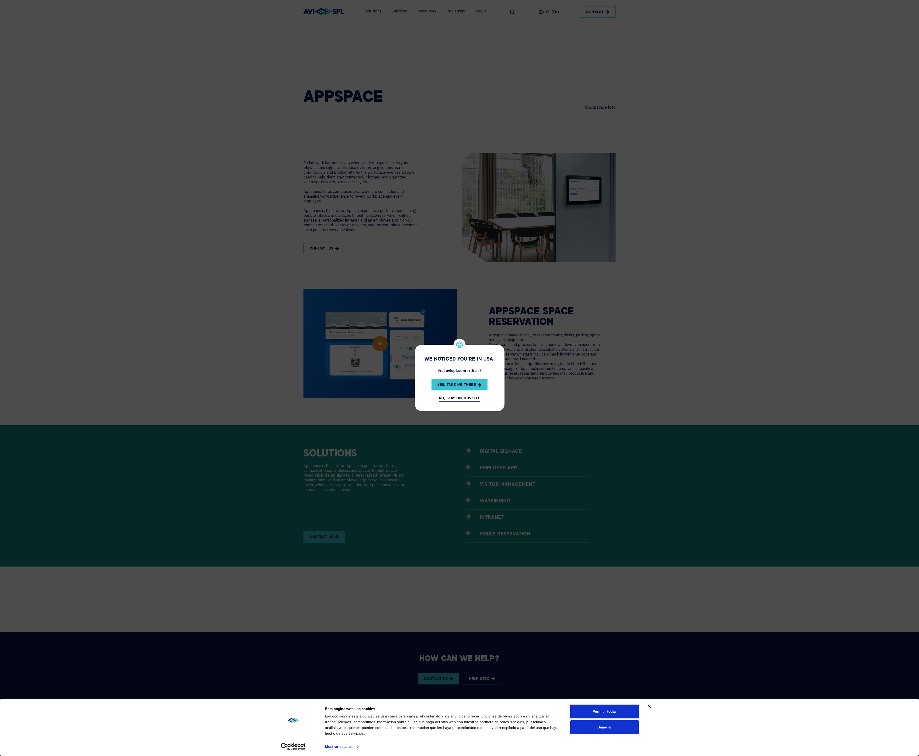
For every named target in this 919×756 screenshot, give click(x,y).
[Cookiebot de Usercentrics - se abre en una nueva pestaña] (293, 746)
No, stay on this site (459, 398)
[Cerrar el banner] (649, 706)
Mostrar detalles (339, 747)
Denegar (604, 727)
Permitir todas (604, 711)
